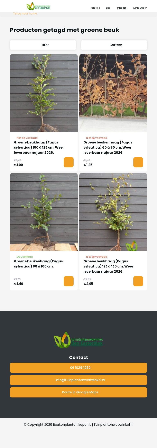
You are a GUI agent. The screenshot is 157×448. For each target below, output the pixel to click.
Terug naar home (25, 13)
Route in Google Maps (80, 392)
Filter (45, 45)
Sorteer (116, 45)
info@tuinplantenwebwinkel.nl (80, 380)
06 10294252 (80, 367)
